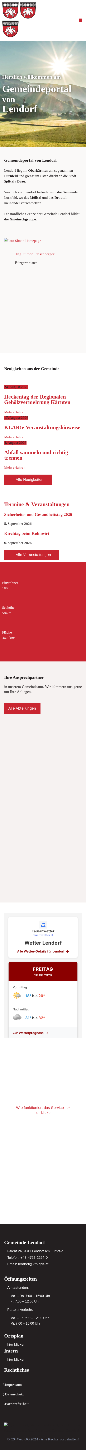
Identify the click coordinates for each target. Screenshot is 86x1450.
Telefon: (27, 1258)
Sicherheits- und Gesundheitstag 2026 (38, 514)
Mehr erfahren (14, 412)
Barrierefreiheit (17, 1404)
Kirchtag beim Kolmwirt (26, 533)
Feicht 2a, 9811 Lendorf (25, 1251)
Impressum (13, 1385)
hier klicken (16, 1344)
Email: (28, 1264)
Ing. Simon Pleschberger (35, 254)
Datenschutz (14, 1394)
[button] (80, 20)
